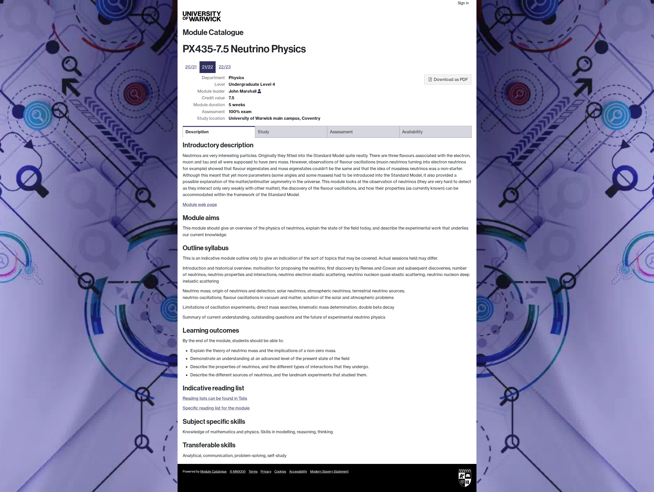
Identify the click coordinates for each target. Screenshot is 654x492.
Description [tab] (197, 131)
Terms (253, 471)
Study (369, 16)
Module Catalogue (213, 32)
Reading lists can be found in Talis (215, 398)
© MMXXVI (238, 471)
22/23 (225, 66)
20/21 (190, 66)
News (438, 16)
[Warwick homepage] (202, 16)
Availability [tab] (412, 131)
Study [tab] (263, 131)
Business (406, 16)
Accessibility (298, 471)
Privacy (266, 471)
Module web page (200, 204)
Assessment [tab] (341, 131)
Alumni (424, 16)
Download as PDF (450, 79)
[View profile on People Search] (259, 91)
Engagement (459, 16)
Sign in (463, 3)
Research (386, 16)
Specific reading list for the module (216, 408)
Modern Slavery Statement (329, 471)
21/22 (207, 66)
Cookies (280, 471)
